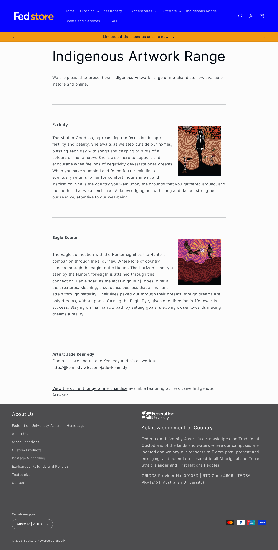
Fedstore (30, 540)
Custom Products (27, 450)
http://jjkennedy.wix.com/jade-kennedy (89, 367)
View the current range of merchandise (89, 388)
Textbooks (21, 475)
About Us (20, 434)
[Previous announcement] (13, 36)
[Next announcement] (265, 36)
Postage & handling (28, 458)
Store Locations (25, 442)
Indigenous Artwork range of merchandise (153, 77)
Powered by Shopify (52, 540)
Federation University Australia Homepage (48, 425)
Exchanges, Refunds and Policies (40, 466)
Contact (19, 483)
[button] (89, 11)
